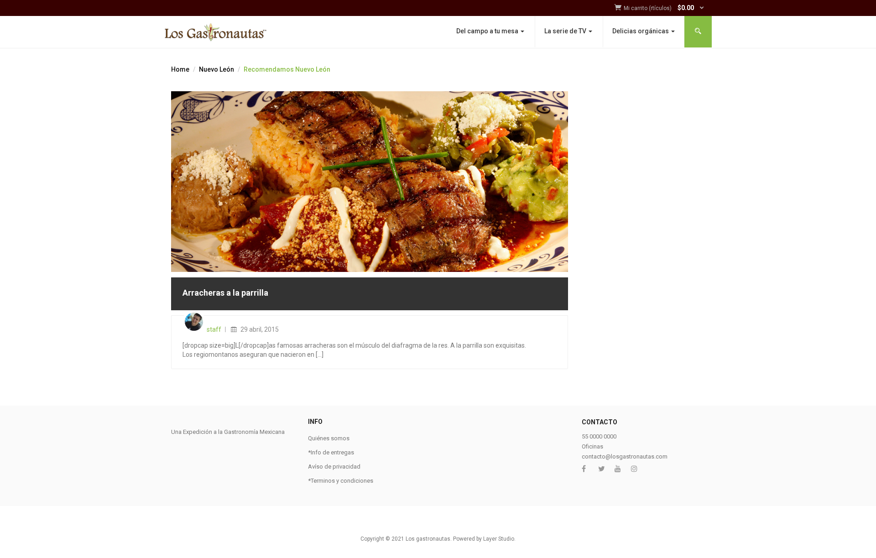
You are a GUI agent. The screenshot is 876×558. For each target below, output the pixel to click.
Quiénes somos (328, 438)
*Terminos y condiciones (340, 480)
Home (180, 69)
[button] (664, 8)
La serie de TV (566, 31)
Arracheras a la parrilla (225, 292)
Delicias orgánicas (641, 31)
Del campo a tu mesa (488, 31)
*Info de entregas (331, 452)
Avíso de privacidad (334, 466)
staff (214, 329)
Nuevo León (216, 69)
